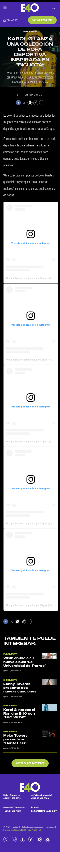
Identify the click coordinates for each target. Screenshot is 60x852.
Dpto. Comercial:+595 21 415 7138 (12, 796)
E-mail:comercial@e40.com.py (44, 809)
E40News (30, 31)
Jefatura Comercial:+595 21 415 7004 (42, 796)
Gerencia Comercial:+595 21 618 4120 (14, 809)
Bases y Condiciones (12, 829)
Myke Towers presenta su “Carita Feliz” (15, 739)
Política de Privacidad (31, 829)
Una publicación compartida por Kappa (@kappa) (32, 278)
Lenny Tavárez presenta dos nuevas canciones (19, 687)
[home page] (30, 7)
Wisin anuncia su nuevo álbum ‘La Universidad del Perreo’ (24, 661)
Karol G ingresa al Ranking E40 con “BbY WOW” (19, 713)
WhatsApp (42, 20)
